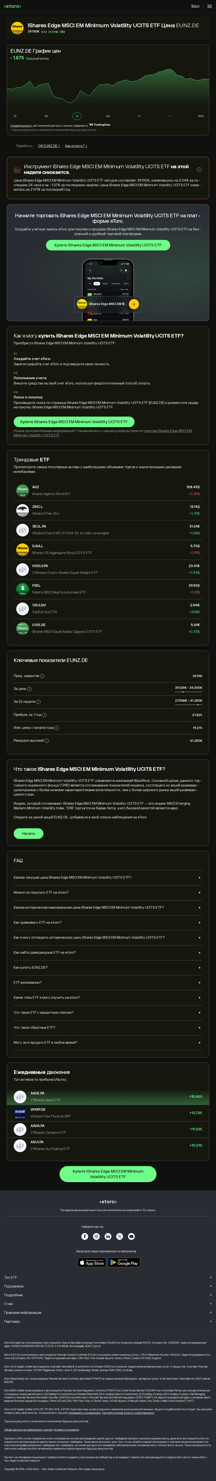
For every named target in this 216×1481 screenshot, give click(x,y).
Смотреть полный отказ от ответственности (128, 1412)
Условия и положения (66, 1429)
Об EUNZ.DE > (49, 146)
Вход (196, 6)
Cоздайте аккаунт (21, 125)
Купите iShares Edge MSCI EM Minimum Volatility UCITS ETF (108, 245)
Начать (28, 833)
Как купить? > (76, 146)
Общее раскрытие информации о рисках (28, 1429)
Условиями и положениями (85, 1412)
